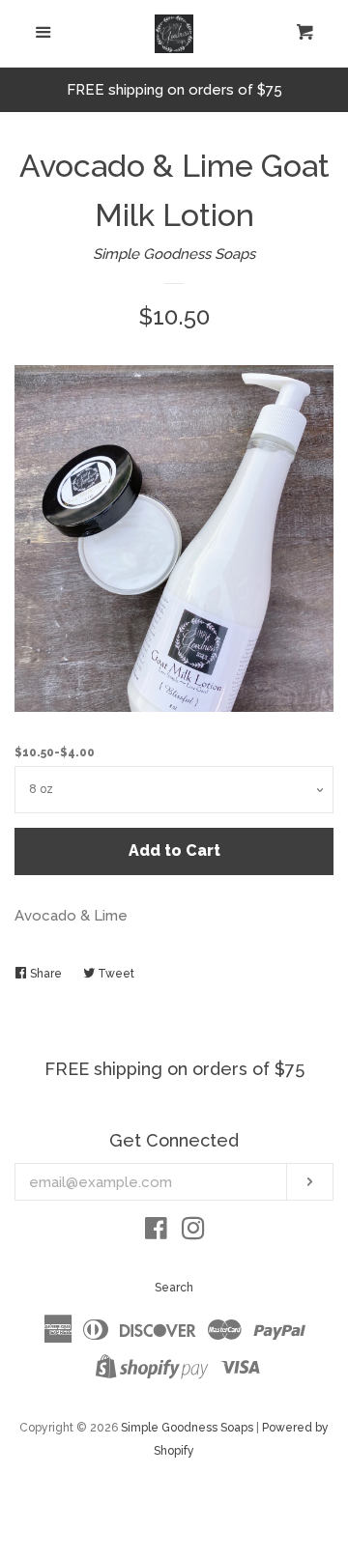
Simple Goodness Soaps (174, 254)
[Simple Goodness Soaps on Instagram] (193, 1232)
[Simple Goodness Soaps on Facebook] (156, 1232)
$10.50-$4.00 (54, 752)
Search (174, 1287)
